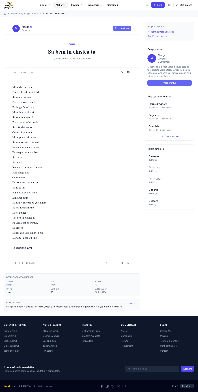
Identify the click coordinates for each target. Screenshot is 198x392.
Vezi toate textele (170, 136)
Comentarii (112, 5)
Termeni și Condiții (169, 340)
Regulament (127, 345)
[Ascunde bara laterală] (128, 72)
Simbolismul (10, 336)
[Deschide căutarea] (147, 5)
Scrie (159, 5)
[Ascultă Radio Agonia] (169, 5)
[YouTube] (118, 386)
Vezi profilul (169, 82)
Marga (9, 284)
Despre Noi (165, 331)
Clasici (43, 5)
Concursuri (93, 5)
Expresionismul (11, 345)
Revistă (75, 5)
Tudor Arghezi (50, 345)
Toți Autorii (87, 340)
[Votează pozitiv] (102, 263)
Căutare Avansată (91, 336)
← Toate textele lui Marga (161, 31)
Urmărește (124, 28)
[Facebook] (101, 386)
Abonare (187, 368)
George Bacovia (51, 336)
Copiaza (131, 303)
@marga (25, 13)
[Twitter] (112, 386)
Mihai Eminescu (50, 331)
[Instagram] (107, 386)
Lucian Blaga (49, 340)
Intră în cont (185, 5)
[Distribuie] (122, 263)
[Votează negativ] (110, 263)
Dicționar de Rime (91, 331)
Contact (164, 350)
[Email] (124, 386)
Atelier (59, 5)
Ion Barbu (48, 350)
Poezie (37, 13)
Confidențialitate (168, 345)
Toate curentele (11, 350)
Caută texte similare (158, 36)
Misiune (164, 336)
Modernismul (10, 340)
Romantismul (10, 331)
